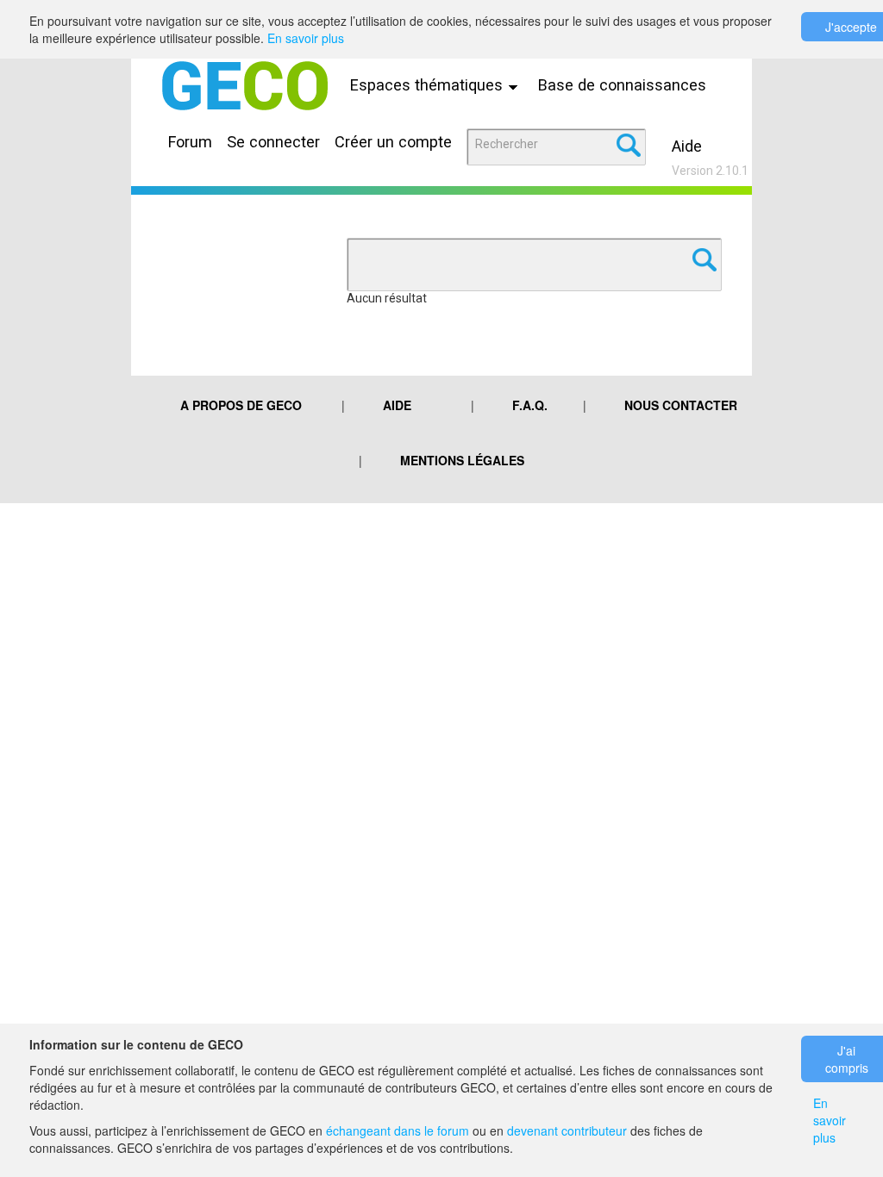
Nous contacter (680, 405)
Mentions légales (462, 460)
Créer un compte (393, 142)
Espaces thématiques (428, 85)
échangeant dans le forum (397, 1130)
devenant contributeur (567, 1130)
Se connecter (273, 142)
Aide (687, 146)
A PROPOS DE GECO (241, 405)
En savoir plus (305, 38)
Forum (190, 142)
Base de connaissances (622, 85)
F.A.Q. (530, 405)
